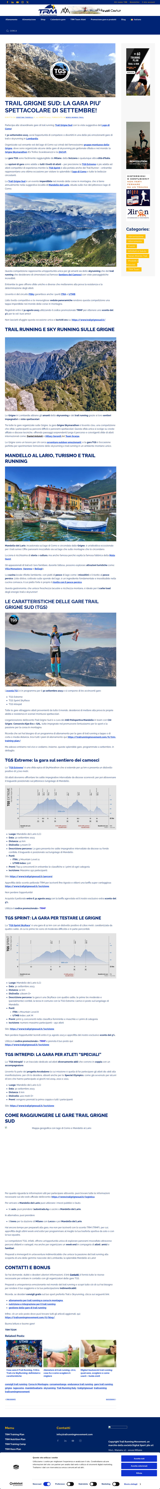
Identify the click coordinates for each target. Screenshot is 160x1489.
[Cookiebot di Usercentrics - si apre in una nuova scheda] (16, 1484)
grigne (8, 1388)
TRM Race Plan (13, 1449)
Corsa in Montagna (38, 1384)
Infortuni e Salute (137, 251)
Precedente (11, 1399)
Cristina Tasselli (24, 117)
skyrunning (50, 1388)
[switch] (70, 1484)
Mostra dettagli (131, 1484)
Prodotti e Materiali (132, 263)
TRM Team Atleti (78, 20)
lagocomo (18, 1388)
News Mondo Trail (75, 117)
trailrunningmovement (17, 1391)
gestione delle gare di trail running (27, 1307)
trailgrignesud (85, 1388)
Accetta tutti (139, 1459)
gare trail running (103, 1384)
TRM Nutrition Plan (15, 1439)
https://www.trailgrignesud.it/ (89, 320)
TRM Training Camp (15, 1444)
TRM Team (134, 269)
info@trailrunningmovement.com (75, 1434)
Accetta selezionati (139, 1466)
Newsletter (135, 2)
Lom (28, 138)
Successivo (110, 1399)
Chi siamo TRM (120, 2)
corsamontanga (58, 1384)
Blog (123, 20)
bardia (34, 138)
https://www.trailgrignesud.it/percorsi (31, 876)
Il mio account (148, 2)
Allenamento (135, 241)
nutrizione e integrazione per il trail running (32, 1304)
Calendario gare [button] (58, 20)
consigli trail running (16, 1384)
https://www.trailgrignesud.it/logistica (73, 1197)
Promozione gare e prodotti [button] (103, 20)
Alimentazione (136, 236)
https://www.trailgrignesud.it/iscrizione (27, 886)
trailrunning (100, 1388)
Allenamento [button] (11, 20)
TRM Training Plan (14, 1434)
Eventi (131, 246)
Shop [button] (43, 20)
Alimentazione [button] (29, 20)
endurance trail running (80, 1384)
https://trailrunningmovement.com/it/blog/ (30, 1317)
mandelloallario (33, 1388)
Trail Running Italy (66, 1388)
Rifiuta (139, 1473)
